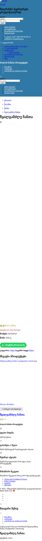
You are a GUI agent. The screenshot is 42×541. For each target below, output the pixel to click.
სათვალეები (9, 33)
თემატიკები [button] (9, 50)
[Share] (35, 2)
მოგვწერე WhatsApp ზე (15, 345)
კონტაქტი (8, 69)
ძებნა (3, 23)
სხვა (6, 58)
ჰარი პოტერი (9, 27)
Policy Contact (9, 481)
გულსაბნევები (10, 29)
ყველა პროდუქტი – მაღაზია (15, 46)
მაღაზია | (8, 67)
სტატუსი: (3, 330)
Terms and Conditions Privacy (15, 479)
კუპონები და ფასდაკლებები (15, 71)
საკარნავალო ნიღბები (13, 31)
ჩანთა (12, 350)
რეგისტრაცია (18, 39)
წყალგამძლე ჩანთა (12, 414)
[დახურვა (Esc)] (30, 2)
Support (7, 483)
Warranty (7, 485)
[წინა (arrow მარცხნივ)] (4, 270)
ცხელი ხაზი (11, 37)
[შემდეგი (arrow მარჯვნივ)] (38, 270)
